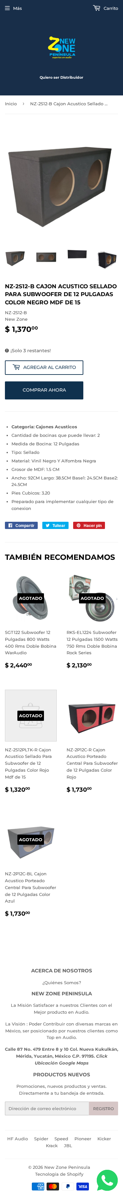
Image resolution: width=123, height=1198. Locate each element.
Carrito (110, 8)
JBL (68, 1145)
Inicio (11, 103)
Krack (52, 1145)
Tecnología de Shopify (59, 1174)
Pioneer (82, 1138)
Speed (61, 1138)
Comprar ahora (44, 390)
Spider (41, 1138)
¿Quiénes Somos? (61, 982)
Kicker (104, 1138)
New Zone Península (67, 1167)
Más (17, 8)
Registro (103, 1108)
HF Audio (17, 1138)
